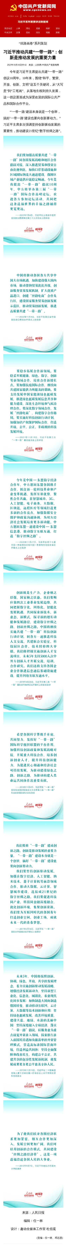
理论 (28, 28)
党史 (28, 32)
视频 (48, 32)
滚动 (58, 28)
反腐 (18, 32)
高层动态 (8, 28)
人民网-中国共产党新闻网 (47, 65)
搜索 (58, 32)
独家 (48, 28)
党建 (38, 28)
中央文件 (8, 32)
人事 (18, 28)
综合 (38, 32)
